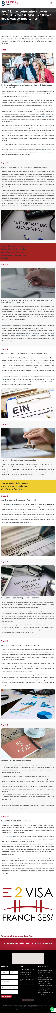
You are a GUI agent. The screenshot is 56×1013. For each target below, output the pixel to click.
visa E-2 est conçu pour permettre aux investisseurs (16, 109)
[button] (51, 3)
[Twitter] (26, 1000)
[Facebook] (23, 1000)
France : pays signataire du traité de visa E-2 (44, 989)
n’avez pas (49, 335)
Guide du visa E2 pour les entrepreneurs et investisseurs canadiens (45, 985)
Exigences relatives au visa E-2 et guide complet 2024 (45, 980)
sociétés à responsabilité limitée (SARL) (28, 176)
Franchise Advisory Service (44, 977)
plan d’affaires (38, 858)
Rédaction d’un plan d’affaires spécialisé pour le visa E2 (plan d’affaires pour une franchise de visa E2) (45, 973)
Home (3, 22)
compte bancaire (11, 504)
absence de (5, 379)
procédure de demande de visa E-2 (12, 836)
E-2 (27, 144)
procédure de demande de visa (43, 149)
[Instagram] (32, 1000)
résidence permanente (22, 119)
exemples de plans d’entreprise (24, 803)
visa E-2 (32, 93)
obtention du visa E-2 (30, 171)
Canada (32, 116)
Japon (37, 116)
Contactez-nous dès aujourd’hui (9, 868)
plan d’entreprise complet (10, 765)
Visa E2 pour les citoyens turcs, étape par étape (45, 993)
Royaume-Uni (45, 116)
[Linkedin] (29, 1000)
